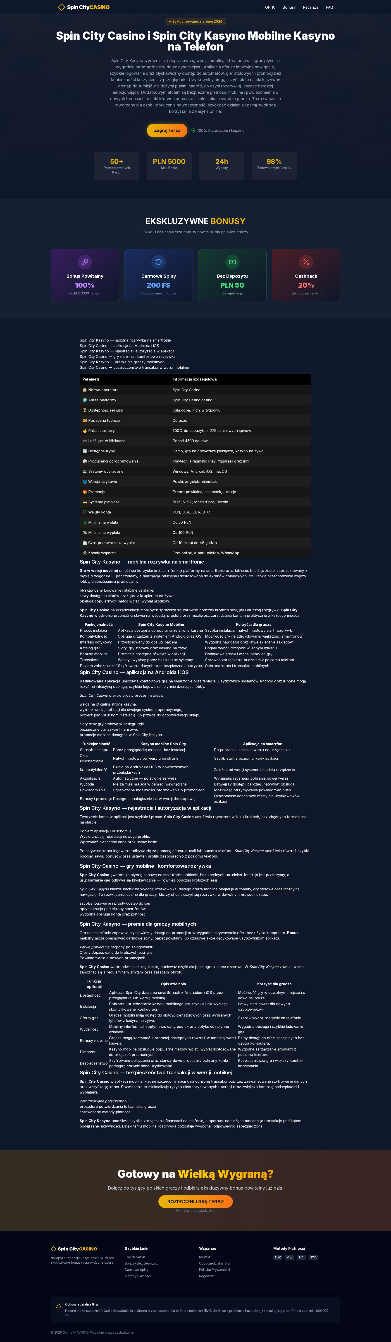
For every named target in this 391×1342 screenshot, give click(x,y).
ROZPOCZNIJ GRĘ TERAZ (195, 1201)
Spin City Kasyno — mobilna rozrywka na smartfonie (125, 340)
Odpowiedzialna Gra (214, 1263)
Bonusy (289, 7)
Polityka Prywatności (214, 1270)
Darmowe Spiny (136, 1270)
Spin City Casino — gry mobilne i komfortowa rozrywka (127, 356)
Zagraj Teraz (167, 130)
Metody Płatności (138, 1276)
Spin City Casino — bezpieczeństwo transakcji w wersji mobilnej (134, 367)
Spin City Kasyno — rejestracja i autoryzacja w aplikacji (127, 351)
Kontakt (204, 1257)
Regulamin (207, 1276)
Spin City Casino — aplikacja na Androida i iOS (119, 345)
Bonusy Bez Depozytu (141, 1263)
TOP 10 (269, 7)
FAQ (329, 7)
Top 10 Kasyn (135, 1257)
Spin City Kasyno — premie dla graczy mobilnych (122, 362)
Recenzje (311, 7)
